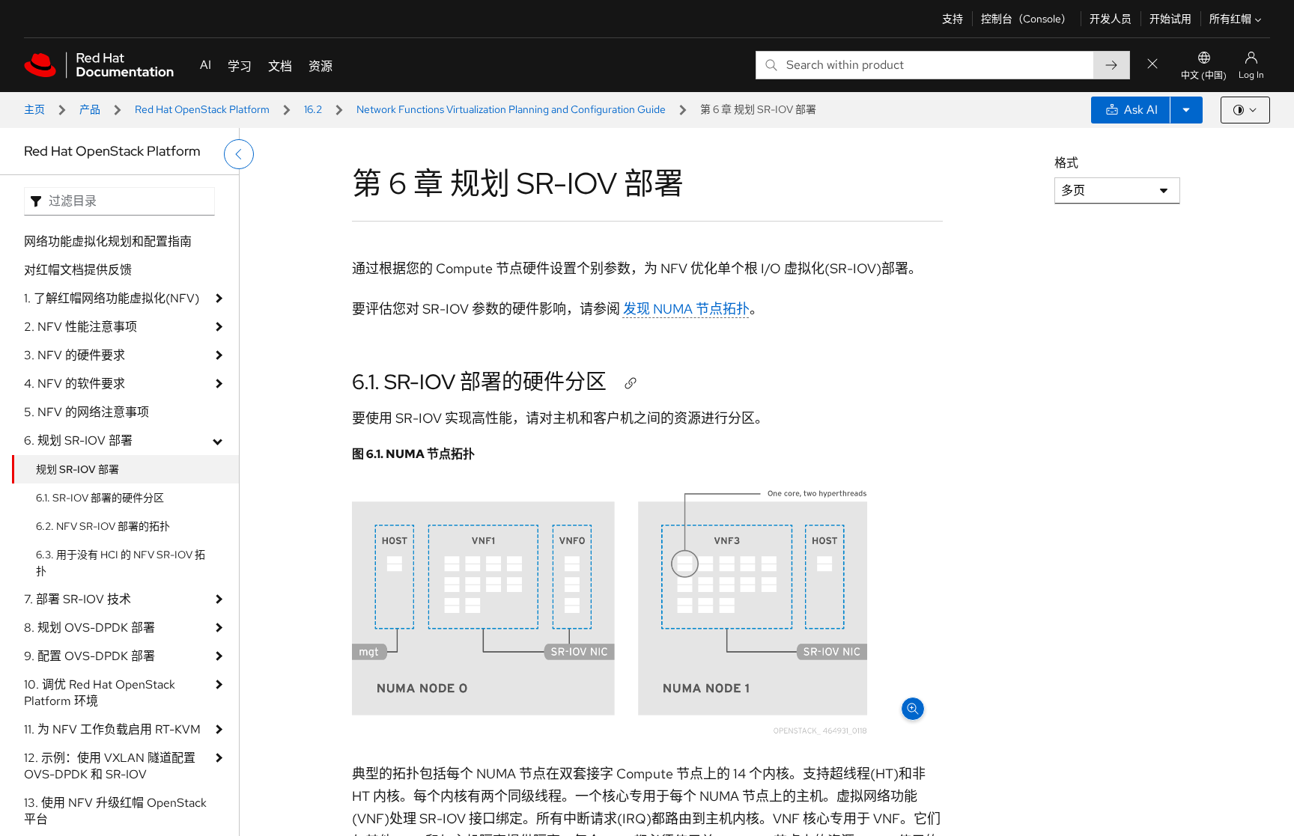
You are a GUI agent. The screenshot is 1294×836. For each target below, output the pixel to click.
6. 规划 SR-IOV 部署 (78, 440)
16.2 (313, 109)
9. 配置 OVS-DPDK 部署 (89, 656)
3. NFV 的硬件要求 (74, 355)
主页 (34, 109)
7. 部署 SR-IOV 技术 (77, 599)
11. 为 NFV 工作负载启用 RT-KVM (112, 729)
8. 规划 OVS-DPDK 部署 (89, 627)
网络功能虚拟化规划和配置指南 (108, 241)
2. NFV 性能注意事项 (80, 327)
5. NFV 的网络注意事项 (86, 412)
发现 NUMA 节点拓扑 (686, 308)
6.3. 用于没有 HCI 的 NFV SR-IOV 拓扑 (120, 563)
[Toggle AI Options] (1186, 110)
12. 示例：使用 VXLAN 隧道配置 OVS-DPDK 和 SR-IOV (109, 766)
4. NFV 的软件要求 (74, 383)
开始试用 (1170, 18)
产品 (89, 109)
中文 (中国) (1204, 76)
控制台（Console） (1026, 18)
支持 (952, 18)
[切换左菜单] (239, 154)
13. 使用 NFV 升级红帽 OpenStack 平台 (115, 811)
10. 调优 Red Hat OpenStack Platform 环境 (99, 693)
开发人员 (1111, 18)
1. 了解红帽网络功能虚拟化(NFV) (111, 298)
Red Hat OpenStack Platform (202, 109)
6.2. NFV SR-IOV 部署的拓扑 (103, 526)
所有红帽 (1230, 18)
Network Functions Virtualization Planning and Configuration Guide (511, 109)
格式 (1066, 163)
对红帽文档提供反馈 (78, 270)
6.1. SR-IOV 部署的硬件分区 (100, 497)
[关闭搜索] (1152, 65)
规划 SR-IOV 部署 (77, 469)
